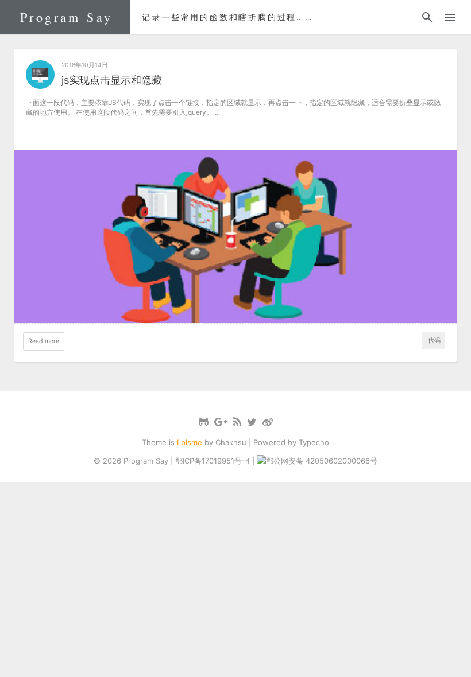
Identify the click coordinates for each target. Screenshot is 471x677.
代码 (434, 340)
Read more (43, 341)
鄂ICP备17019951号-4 (212, 460)
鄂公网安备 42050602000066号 (321, 460)
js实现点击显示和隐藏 (111, 80)
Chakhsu (230, 442)
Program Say (66, 17)
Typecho (314, 442)
